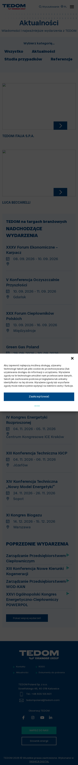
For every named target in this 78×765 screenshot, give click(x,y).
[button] (72, 358)
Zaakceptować (39, 396)
